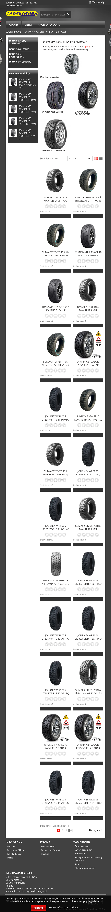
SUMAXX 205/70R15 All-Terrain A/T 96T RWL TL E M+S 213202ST (55, 255)
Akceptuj (38, 907)
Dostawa (11, 846)
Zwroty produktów (83, 849)
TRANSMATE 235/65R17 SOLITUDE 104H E (55, 308)
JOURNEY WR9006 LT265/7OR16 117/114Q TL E (55, 529)
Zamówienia (81, 853)
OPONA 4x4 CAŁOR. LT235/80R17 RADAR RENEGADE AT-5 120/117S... (88, 749)
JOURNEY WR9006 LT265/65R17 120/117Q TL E (55, 693)
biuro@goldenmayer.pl (34, 891)
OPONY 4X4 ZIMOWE (20, 61)
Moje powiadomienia (85, 868)
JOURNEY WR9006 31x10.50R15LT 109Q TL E (88, 474)
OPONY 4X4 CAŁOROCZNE (16, 55)
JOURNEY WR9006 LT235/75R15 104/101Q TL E (55, 420)
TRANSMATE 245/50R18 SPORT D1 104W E (27, 134)
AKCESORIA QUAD (49, 24)
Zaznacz (80, 158)
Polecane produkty (19, 73)
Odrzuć (74, 907)
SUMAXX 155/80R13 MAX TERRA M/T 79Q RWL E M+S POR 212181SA (55, 202)
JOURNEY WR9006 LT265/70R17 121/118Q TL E (88, 803)
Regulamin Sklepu (16, 850)
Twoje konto (81, 842)
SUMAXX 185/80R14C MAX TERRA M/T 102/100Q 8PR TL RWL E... (88, 312)
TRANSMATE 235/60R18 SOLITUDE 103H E (88, 253)
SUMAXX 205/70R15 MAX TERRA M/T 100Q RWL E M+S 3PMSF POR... (55, 476)
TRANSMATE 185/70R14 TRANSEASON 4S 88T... (27, 83)
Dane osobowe (82, 846)
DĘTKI (28, 24)
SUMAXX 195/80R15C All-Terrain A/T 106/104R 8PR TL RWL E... (55, 365)
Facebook (45, 854)
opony (87, 46)
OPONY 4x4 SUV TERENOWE (17, 42)
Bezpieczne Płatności (51, 850)
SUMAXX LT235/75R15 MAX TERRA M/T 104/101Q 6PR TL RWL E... (88, 530)
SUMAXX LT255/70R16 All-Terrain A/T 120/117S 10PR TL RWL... (88, 693)
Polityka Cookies (14, 854)
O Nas (10, 857)
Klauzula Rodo (48, 846)
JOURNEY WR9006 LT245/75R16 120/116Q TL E (88, 584)
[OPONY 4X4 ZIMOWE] (55, 134)
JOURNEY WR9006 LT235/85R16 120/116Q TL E (88, 639)
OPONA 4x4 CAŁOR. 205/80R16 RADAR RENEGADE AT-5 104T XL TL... (88, 366)
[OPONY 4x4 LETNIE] (55, 95)
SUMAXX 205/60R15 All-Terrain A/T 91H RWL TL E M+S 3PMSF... (88, 201)
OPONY (13, 24)
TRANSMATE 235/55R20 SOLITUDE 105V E (27, 121)
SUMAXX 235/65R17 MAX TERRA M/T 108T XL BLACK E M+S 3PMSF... (88, 420)
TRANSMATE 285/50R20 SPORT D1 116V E (27, 97)
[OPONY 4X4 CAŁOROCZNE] (88, 95)
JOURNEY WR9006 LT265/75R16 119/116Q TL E (55, 803)
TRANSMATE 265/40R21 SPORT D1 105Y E (27, 109)
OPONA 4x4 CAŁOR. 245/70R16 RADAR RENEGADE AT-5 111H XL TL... (55, 749)
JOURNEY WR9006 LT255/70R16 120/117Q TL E (55, 639)
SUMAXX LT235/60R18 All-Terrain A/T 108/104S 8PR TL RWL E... (55, 584)
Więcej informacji (58, 907)
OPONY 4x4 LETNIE (19, 49)
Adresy (78, 864)
